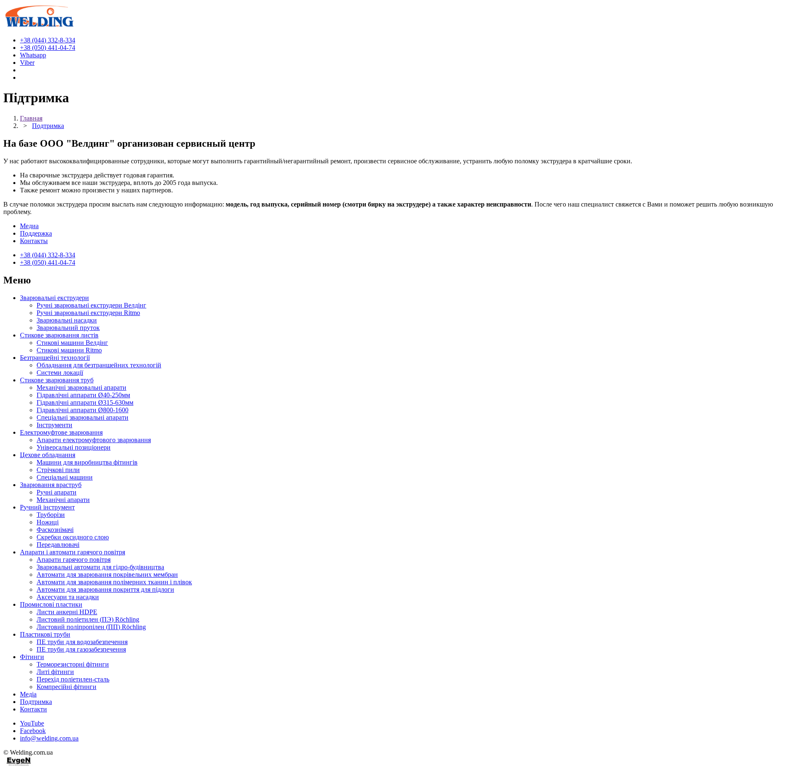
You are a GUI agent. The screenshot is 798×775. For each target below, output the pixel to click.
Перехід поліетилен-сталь (73, 679)
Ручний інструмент (47, 507)
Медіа (28, 694)
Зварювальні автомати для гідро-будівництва (100, 567)
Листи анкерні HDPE (67, 611)
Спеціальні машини (65, 477)
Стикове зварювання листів (59, 335)
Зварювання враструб (50, 484)
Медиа (29, 225)
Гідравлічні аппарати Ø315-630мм (85, 402)
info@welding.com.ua (49, 738)
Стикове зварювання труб (57, 380)
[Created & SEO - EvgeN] (18, 764)
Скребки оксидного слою (73, 537)
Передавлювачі (58, 544)
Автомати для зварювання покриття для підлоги (105, 589)
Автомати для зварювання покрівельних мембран (107, 574)
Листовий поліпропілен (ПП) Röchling (91, 626)
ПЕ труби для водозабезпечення (82, 641)
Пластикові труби (45, 634)
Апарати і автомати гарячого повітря (72, 552)
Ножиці (48, 522)
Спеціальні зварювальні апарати (82, 417)
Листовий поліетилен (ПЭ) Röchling (88, 619)
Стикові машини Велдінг (72, 342)
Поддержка (36, 233)
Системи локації (60, 372)
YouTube (32, 723)
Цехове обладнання (47, 454)
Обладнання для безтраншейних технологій (99, 365)
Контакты (34, 240)
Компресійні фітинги (66, 686)
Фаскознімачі (55, 529)
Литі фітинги (55, 671)
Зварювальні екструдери (54, 297)
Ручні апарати (56, 492)
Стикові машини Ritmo (69, 350)
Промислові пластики (51, 604)
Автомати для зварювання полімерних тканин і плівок (114, 582)
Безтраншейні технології (55, 357)
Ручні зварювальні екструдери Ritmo (88, 312)
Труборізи (51, 514)
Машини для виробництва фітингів (87, 462)
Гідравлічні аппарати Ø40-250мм (83, 395)
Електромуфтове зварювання (61, 432)
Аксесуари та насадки (68, 596)
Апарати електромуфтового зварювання (94, 439)
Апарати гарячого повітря (74, 559)
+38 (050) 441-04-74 (47, 262)
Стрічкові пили (58, 469)
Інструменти (54, 424)
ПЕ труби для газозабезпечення (81, 649)
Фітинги (32, 656)
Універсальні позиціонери (74, 447)
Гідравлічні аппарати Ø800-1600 (82, 409)
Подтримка (36, 701)
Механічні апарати (63, 499)
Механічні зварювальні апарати (81, 387)
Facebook (33, 730)
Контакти (33, 709)
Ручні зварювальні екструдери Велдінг (91, 305)
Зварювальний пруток (68, 327)
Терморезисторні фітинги (73, 664)
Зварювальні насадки (67, 320)
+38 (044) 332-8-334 (47, 254)
